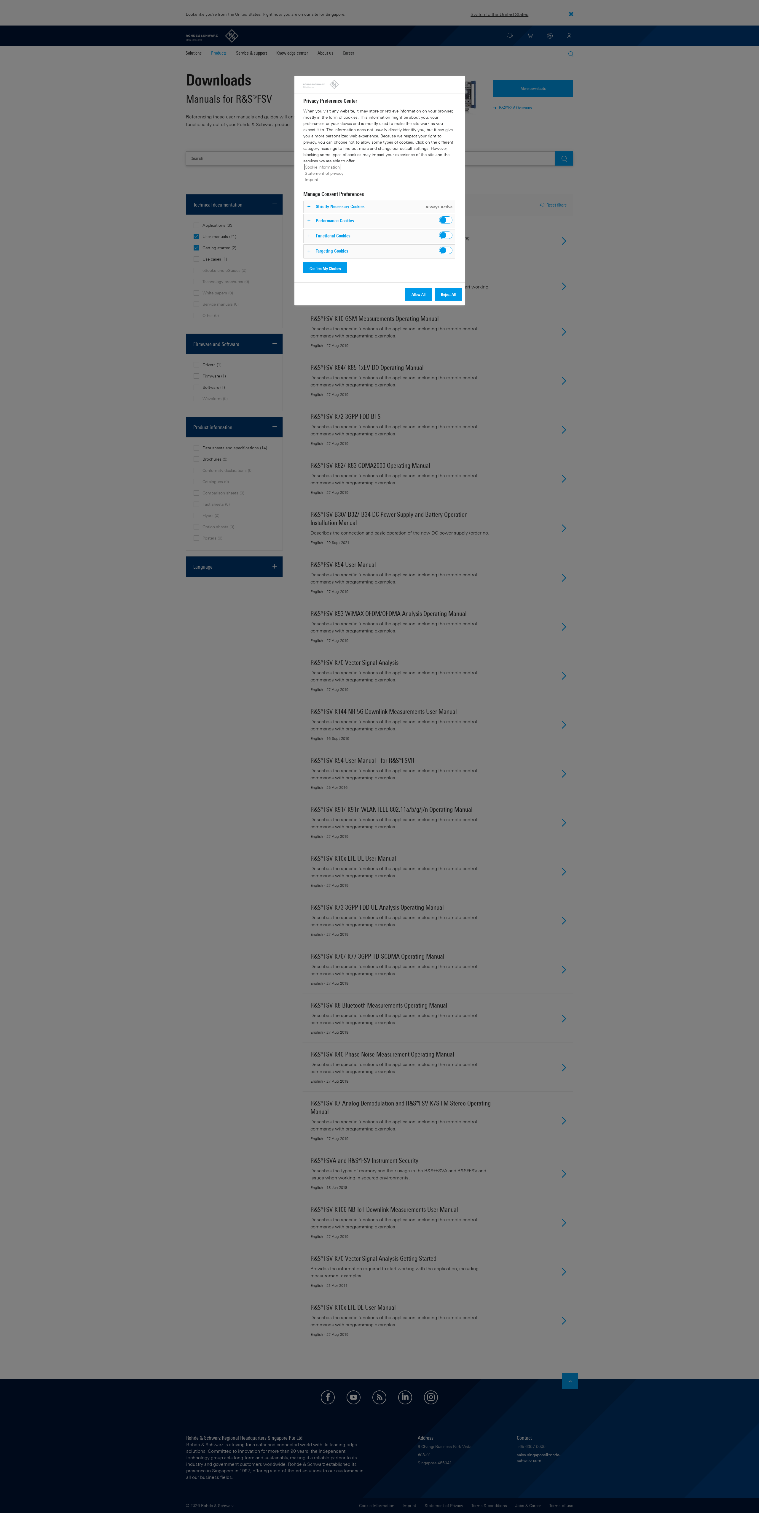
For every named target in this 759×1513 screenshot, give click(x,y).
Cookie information (322, 166)
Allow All (418, 294)
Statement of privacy (324, 173)
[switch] (445, 220)
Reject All (448, 294)
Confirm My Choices (325, 268)
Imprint (311, 179)
